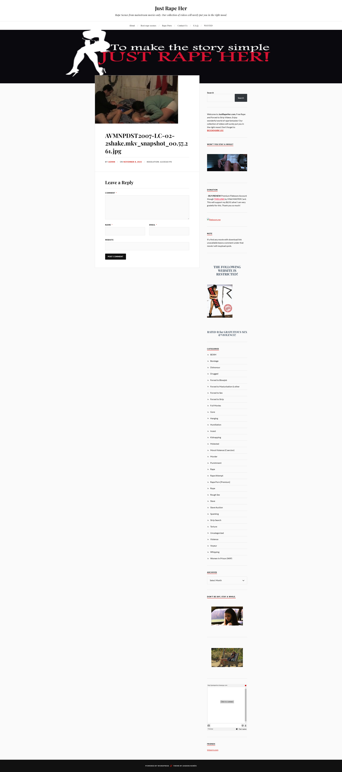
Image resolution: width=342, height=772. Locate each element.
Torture (213, 526)
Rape (212, 469)
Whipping (214, 552)
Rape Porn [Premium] (220, 482)
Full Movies (215, 405)
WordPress (163, 766)
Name (108, 225)
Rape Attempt (216, 475)
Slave (212, 501)
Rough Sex (215, 494)
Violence (214, 539)
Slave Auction (216, 507)
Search (210, 92)
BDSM (213, 354)
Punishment (215, 463)
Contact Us (182, 25)
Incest (213, 431)
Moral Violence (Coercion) (222, 450)
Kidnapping (215, 437)
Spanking (214, 514)
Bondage (214, 361)
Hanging (214, 418)
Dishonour (215, 367)
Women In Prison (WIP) (221, 558)
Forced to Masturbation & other (225, 386)
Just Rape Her (171, 8)
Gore (212, 412)
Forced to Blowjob (218, 380)
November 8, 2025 (132, 162)
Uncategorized (217, 533)
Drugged (214, 373)
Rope (212, 488)
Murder (213, 456)
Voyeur (213, 545)
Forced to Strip (217, 399)
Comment (111, 193)
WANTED (208, 25)
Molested (214, 443)
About (132, 25)
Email (153, 225)
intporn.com (212, 750)
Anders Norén (190, 766)
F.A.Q (195, 25)
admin (111, 162)
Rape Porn (167, 25)
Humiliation (215, 424)
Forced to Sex (216, 392)
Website (109, 240)
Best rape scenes (148, 25)
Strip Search (215, 520)
